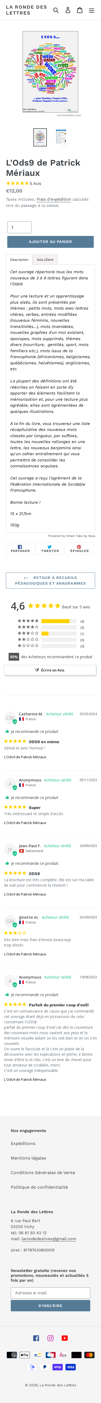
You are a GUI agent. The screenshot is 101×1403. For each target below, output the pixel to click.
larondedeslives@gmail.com (49, 1238)
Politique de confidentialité (39, 1187)
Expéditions (23, 1143)
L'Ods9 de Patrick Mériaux (25, 756)
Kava (91, 536)
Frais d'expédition (54, 199)
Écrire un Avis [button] (52, 670)
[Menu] (91, 10)
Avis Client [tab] (45, 260)
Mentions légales (28, 1158)
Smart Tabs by (77, 536)
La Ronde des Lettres (26, 10)
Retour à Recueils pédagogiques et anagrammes (50, 580)
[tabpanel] (50, 398)
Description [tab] (19, 260)
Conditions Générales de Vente (43, 1172)
